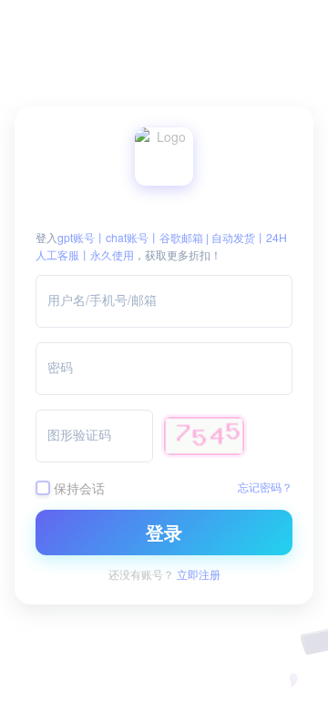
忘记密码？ (265, 486)
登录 (164, 532)
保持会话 (79, 487)
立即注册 (198, 574)
